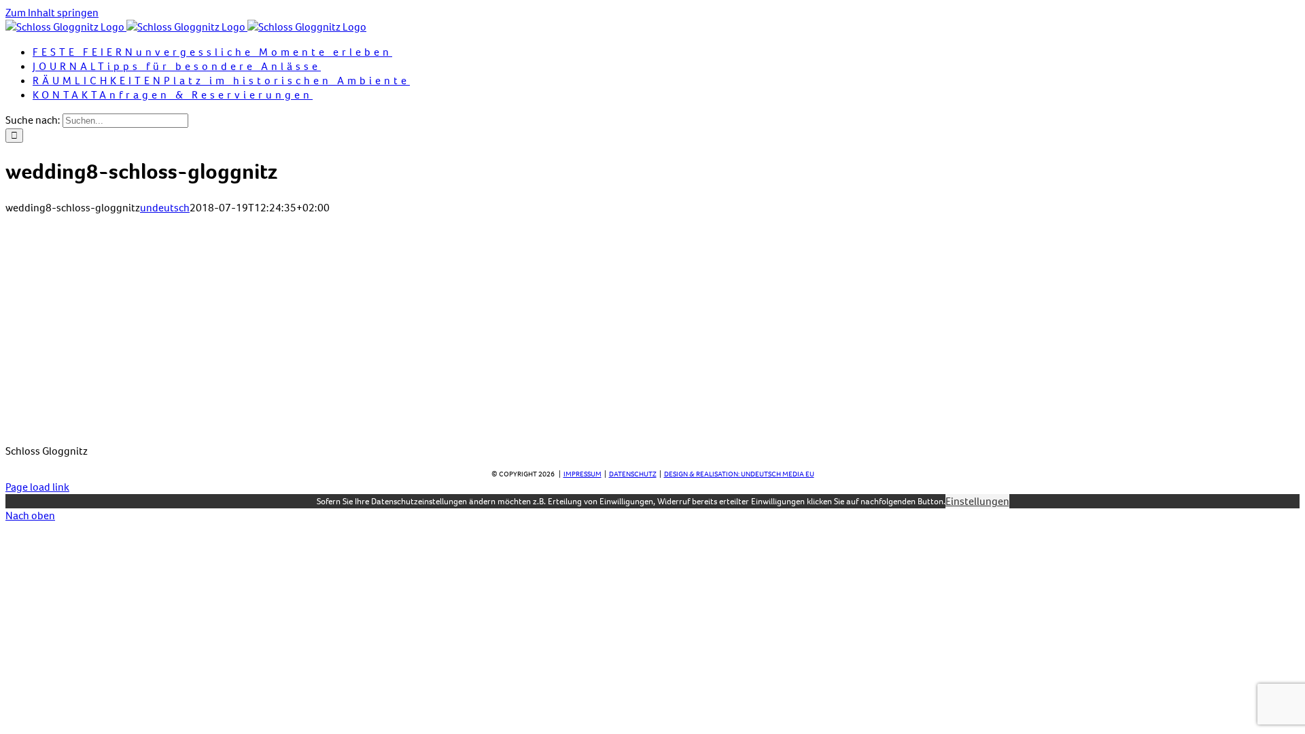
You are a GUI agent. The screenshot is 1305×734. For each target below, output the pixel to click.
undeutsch (165, 207)
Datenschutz (633, 474)
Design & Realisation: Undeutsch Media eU (739, 474)
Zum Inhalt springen (52, 12)
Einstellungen (977, 501)
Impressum (582, 474)
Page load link (37, 487)
